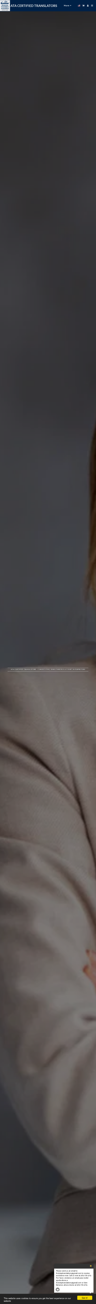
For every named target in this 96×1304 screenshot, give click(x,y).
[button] (83, 5)
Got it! (85, 1297)
